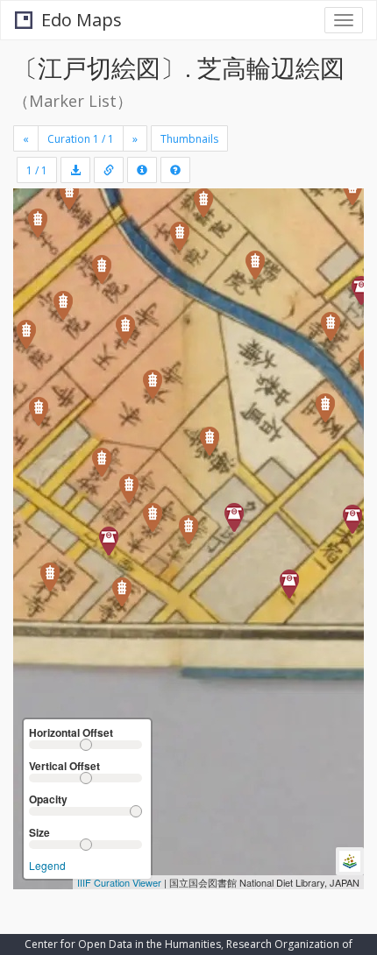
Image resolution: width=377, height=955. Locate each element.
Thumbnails (189, 138)
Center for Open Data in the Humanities (123, 944)
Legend (47, 865)
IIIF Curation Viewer (119, 882)
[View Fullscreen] (37, 277)
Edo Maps (81, 20)
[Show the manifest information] (142, 170)
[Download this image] (75, 170)
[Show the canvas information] (109, 170)
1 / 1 (36, 170)
